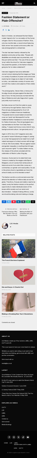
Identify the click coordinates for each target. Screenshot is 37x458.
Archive (5, 13)
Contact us (5, 419)
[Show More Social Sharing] (12, 30)
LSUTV (4, 407)
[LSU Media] (18, 3)
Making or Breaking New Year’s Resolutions (17, 314)
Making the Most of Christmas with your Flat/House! (26, 213)
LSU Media (6, 26)
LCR (3, 410)
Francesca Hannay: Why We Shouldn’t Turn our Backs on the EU (9, 213)
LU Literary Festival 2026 (9, 389)
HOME (6, 443)
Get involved (5, 421)
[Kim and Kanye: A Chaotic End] (18, 275)
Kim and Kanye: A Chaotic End (12, 287)
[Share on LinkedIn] (9, 30)
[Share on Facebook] (3, 30)
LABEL (3, 413)
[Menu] (3, 3)
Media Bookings (6, 424)
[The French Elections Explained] (18, 248)
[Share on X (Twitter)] (6, 30)
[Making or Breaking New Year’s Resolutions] (18, 302)
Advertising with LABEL (22, 444)
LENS (3, 416)
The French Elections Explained (13, 260)
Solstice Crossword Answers (10, 386)
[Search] (34, 3)
